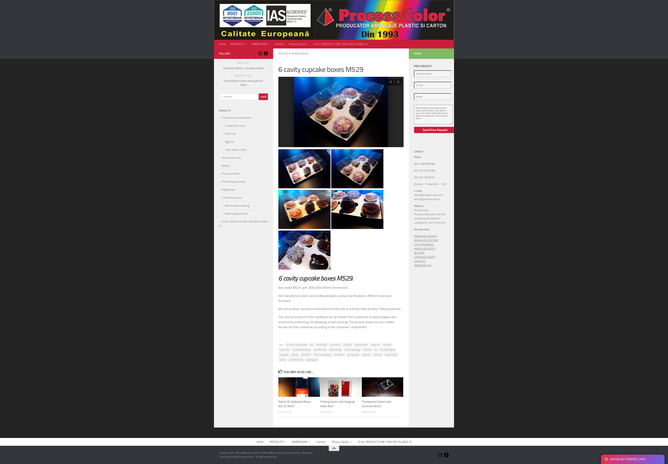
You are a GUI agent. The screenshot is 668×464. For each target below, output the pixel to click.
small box (378, 355)
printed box (339, 355)
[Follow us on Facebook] (266, 53)
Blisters (226, 165)
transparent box (296, 360)
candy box (375, 344)
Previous (390, 82)
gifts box (367, 349)
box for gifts (321, 344)
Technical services (232, 197)
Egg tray (229, 141)
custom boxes (335, 349)
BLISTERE (419, 252)
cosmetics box (320, 349)
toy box (283, 360)
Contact (279, 44)
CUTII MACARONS (424, 244)
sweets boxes (391, 355)
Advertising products (236, 213)
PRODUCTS (237, 44)
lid (375, 349)
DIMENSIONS (259, 44)
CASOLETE (420, 261)
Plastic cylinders (230, 173)
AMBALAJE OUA (422, 265)
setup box (366, 355)
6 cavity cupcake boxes (297, 344)
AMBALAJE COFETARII (426, 240)
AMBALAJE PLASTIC (425, 248)
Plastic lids (230, 133)
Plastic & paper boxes (293, 53)
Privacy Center (297, 44)
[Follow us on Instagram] (260, 53)
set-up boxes (353, 355)
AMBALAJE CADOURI (425, 236)
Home (222, 44)
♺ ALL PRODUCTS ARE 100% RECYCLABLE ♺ (340, 44)
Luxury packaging (387, 349)
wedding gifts (312, 360)
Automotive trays (231, 157)
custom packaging (352, 349)
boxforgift (347, 344)
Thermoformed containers (236, 117)
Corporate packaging (301, 349)
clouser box (284, 349)
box (311, 344)
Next (398, 82)
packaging (284, 355)
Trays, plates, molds (235, 149)
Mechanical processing (237, 205)
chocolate (387, 344)
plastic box (306, 355)
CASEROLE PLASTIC (424, 257)
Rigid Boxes (228, 189)
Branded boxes (361, 344)
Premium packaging (322, 355)
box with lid (335, 344)
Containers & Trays (235, 125)
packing (295, 355)
